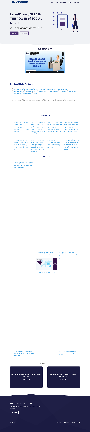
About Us (76, 2)
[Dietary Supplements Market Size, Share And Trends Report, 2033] (46, 264)
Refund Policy (67, 422)
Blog (70, 2)
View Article (26, 379)
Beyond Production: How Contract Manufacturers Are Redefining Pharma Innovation (68, 352)
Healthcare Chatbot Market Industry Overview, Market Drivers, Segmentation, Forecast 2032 (24, 353)
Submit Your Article (61, 2)
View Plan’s (14, 33)
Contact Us (24, 33)
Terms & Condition (76, 422)
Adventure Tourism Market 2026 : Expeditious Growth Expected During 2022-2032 (69, 253)
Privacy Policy (59, 422)
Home (52, 2)
